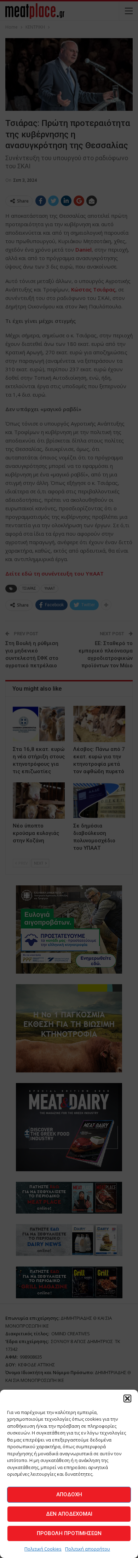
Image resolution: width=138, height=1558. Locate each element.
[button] (127, 1398)
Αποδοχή (69, 1494)
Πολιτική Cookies (43, 1549)
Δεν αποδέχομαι (69, 1514)
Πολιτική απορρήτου (87, 1549)
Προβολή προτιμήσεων (69, 1533)
